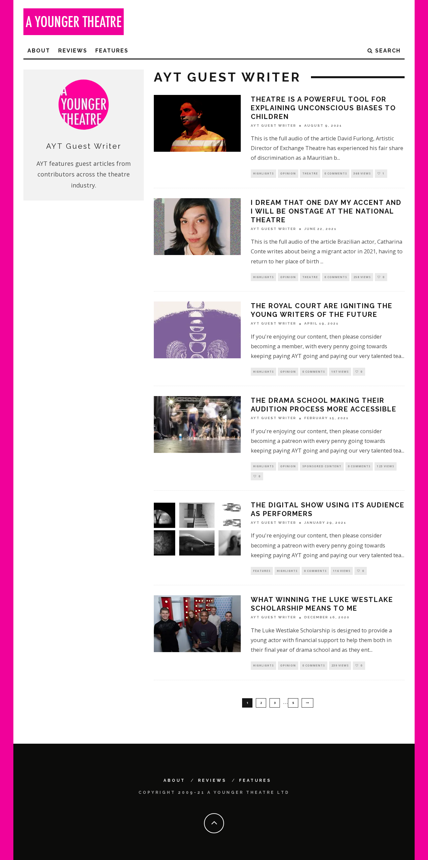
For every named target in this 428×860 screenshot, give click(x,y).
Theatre (310, 173)
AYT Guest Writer (273, 125)
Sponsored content (321, 466)
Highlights (263, 173)
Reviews (72, 50)
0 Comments (335, 173)
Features (111, 50)
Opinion (288, 173)
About (38, 50)
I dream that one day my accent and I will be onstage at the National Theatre (326, 211)
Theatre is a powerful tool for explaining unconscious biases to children (323, 108)
